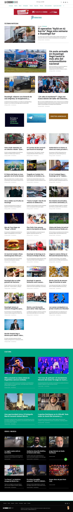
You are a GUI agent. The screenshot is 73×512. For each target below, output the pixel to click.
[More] (63, 6)
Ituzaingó (11, 5)
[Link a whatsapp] (65, 459)
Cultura (31, 5)
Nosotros (4, 503)
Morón (15, 5)
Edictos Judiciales (48, 5)
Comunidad (21, 503)
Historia (41, 5)
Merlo (20, 5)
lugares (25, 503)
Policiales (28, 503)
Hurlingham (25, 5)
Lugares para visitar (57, 5)
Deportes (36, 5)
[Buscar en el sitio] (61, 2)
